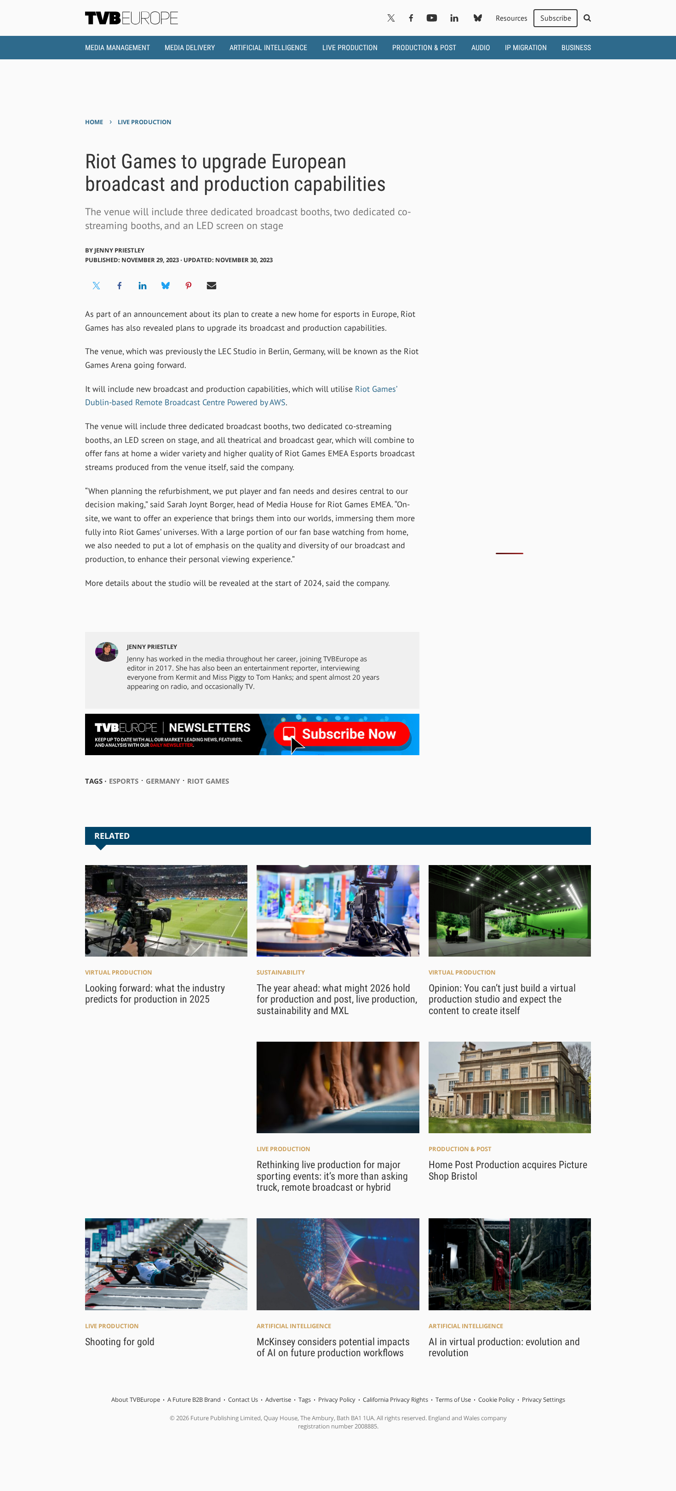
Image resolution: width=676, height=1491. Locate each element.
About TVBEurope (135, 1399)
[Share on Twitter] (96, 285)
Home (94, 122)
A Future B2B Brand (194, 1399)
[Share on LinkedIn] (142, 285)
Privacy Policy (336, 1399)
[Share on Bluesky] (165, 285)
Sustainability (281, 972)
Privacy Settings (543, 1399)
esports (123, 781)
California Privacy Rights (395, 1399)
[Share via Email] (211, 285)
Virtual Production (118, 972)
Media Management (117, 47)
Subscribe (555, 18)
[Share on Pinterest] (188, 285)
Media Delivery (190, 47)
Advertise (278, 1399)
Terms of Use (453, 1399)
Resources (511, 18)
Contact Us (243, 1399)
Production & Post (424, 47)
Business (576, 47)
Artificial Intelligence (268, 47)
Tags (304, 1399)
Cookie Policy (496, 1399)
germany (163, 781)
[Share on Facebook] (119, 285)
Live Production (350, 47)
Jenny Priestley (119, 250)
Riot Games (208, 781)
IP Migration (526, 47)
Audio (480, 47)
